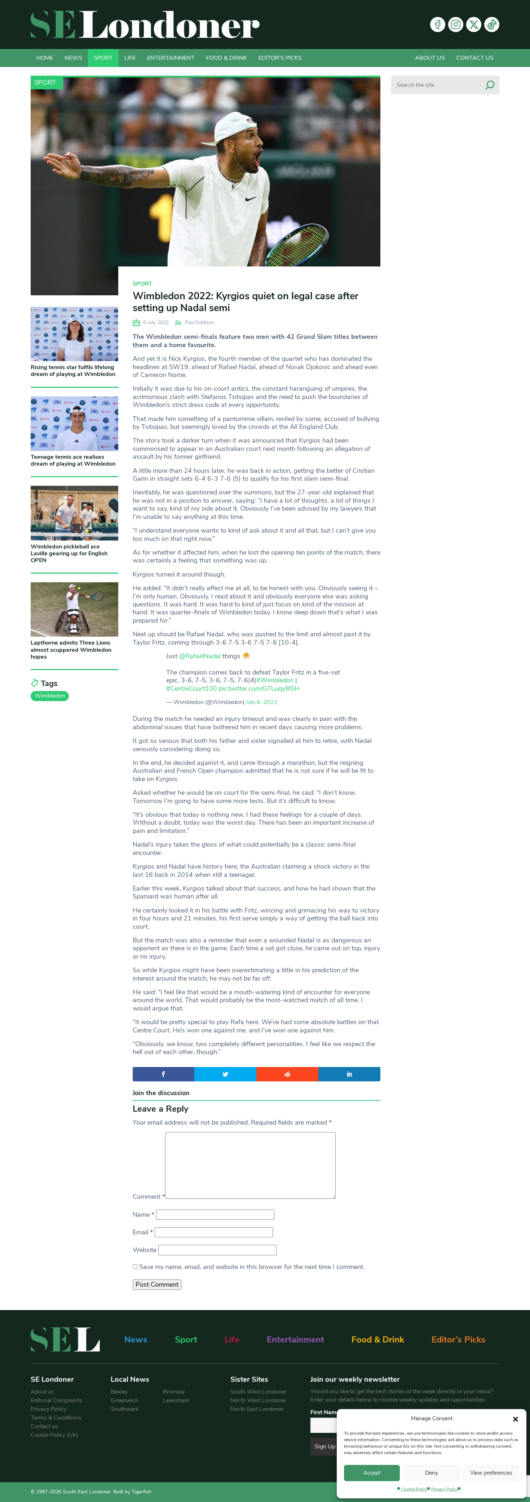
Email (143, 1232)
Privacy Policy (444, 1489)
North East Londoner (257, 1409)
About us (430, 58)
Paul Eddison (199, 322)
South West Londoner (258, 1392)
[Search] (490, 85)
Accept (371, 1472)
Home (44, 58)
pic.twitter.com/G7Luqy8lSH (259, 688)
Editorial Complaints (56, 1400)
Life (130, 58)
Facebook (437, 24)
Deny (431, 1472)
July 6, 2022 (262, 702)
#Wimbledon (274, 680)
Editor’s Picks (459, 1339)
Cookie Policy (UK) (54, 1435)
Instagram (455, 24)
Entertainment (171, 58)
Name (143, 1215)
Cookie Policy (414, 1489)
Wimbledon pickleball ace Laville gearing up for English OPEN (69, 553)
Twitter (473, 24)
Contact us (475, 58)
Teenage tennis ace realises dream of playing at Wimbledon (73, 460)
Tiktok (491, 24)
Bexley (119, 1392)
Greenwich (124, 1400)
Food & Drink (226, 58)
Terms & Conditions (56, 1418)
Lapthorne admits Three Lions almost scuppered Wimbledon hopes (71, 649)
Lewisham (176, 1400)
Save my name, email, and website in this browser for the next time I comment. (252, 1267)
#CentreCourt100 (191, 688)
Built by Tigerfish (132, 1491)
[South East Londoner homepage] (145, 24)
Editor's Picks (280, 58)
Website (144, 1250)
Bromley (174, 1392)
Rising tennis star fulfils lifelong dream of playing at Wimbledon (73, 370)
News (73, 58)
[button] (515, 1418)
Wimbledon (50, 696)
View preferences (491, 1472)
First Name (325, 1412)
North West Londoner (258, 1400)
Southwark (124, 1409)
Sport (103, 58)
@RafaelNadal (200, 656)
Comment (149, 1197)
